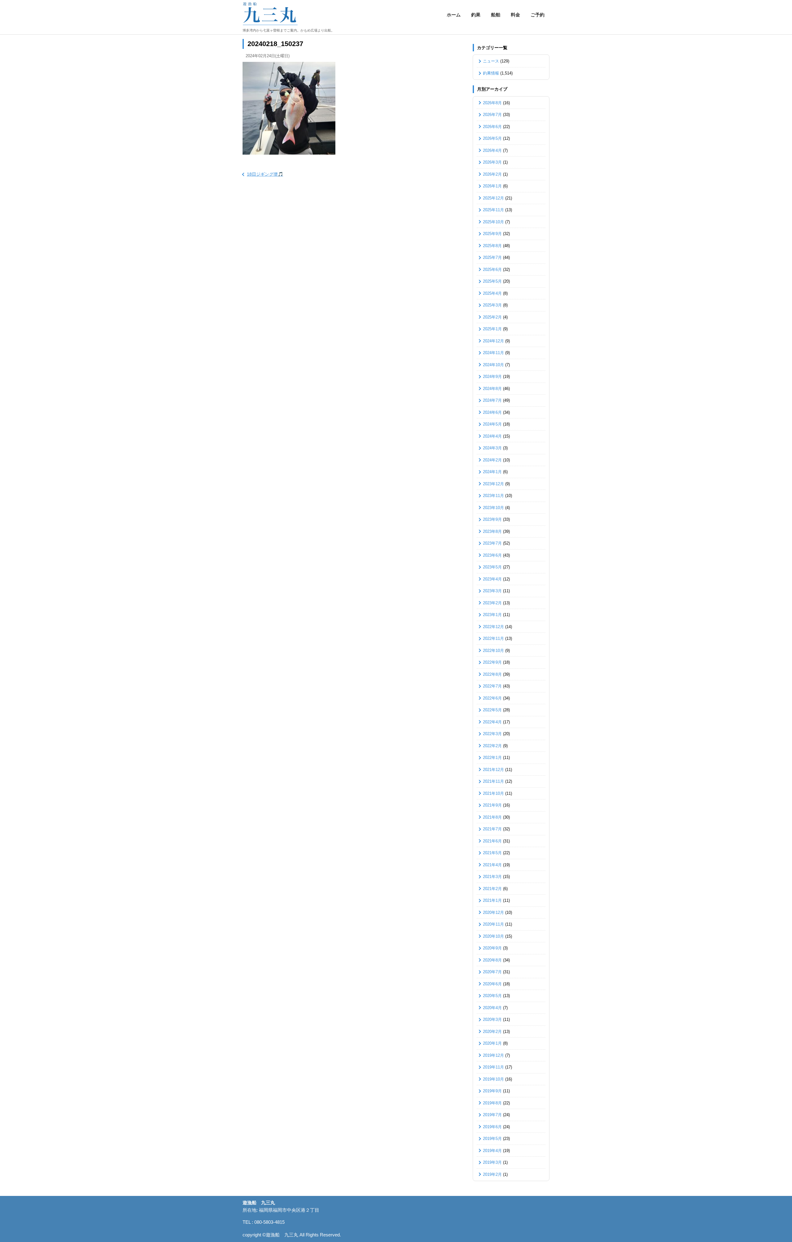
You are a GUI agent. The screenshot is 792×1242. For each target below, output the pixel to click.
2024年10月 (493, 364)
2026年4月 (492, 150)
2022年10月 (493, 650)
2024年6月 (492, 412)
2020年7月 (492, 972)
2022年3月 (492, 733)
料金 (515, 14)
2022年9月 (492, 662)
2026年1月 (492, 186)
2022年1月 (492, 757)
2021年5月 (492, 852)
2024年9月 (492, 376)
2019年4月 (492, 1150)
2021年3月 (492, 876)
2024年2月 (492, 460)
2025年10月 (493, 222)
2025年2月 (492, 317)
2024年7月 (492, 400)
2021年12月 (493, 769)
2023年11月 (493, 495)
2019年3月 (492, 1162)
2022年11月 (493, 638)
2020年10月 (493, 936)
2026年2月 (492, 174)
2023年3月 (492, 591)
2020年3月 (492, 1019)
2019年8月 (492, 1103)
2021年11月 (493, 781)
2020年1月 (492, 1043)
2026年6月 (492, 126)
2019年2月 (492, 1174)
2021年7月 (492, 829)
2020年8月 (492, 960)
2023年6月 (492, 555)
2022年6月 (492, 698)
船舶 (495, 14)
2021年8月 (492, 817)
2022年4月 (492, 722)
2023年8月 (492, 531)
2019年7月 (492, 1114)
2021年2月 (492, 888)
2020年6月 (492, 984)
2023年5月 (492, 567)
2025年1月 (492, 329)
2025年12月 (493, 198)
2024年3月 (492, 448)
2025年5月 (492, 281)
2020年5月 (492, 995)
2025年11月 (493, 210)
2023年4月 (492, 579)
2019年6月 (492, 1126)
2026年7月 (492, 114)
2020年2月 (492, 1031)
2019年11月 (493, 1067)
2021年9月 (492, 805)
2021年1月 (492, 900)
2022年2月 (492, 745)
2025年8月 (492, 245)
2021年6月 (492, 841)
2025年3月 (492, 305)
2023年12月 (493, 484)
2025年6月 (492, 269)
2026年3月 (492, 162)
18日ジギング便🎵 (265, 174)
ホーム (454, 14)
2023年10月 (493, 507)
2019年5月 (492, 1138)
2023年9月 (492, 519)
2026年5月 (492, 138)
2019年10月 (493, 1079)
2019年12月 (493, 1055)
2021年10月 (493, 793)
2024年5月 (492, 424)
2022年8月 (492, 674)
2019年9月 (492, 1091)
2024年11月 (493, 352)
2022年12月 (493, 626)
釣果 (475, 14)
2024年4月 (492, 436)
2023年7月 (492, 543)
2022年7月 (492, 686)
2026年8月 (492, 103)
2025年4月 (492, 293)
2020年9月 (492, 948)
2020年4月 (492, 1007)
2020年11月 (493, 924)
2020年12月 (493, 912)
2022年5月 (492, 710)
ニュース (491, 61)
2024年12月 (493, 341)
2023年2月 (492, 603)
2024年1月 (492, 471)
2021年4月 (492, 865)
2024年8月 (492, 388)
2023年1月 (492, 614)
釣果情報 (491, 73)
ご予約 (537, 14)
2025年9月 (492, 233)
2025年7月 (492, 257)
